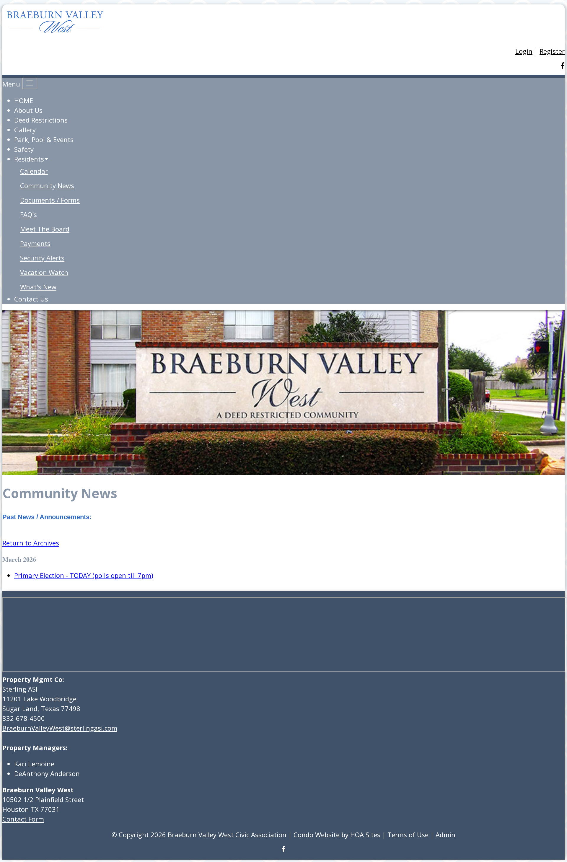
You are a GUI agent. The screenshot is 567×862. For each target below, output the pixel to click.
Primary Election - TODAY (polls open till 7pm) (83, 575)
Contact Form (23, 818)
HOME (23, 100)
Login (523, 51)
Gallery (25, 129)
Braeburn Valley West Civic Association (227, 834)
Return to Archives (30, 542)
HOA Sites (365, 834)
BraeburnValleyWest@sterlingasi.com (59, 728)
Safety (24, 149)
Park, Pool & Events (44, 139)
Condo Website (317, 834)
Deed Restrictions (41, 119)
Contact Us (31, 298)
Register (552, 51)
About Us (28, 110)
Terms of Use (407, 834)
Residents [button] (29, 158)
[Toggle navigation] (29, 83)
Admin (445, 834)
